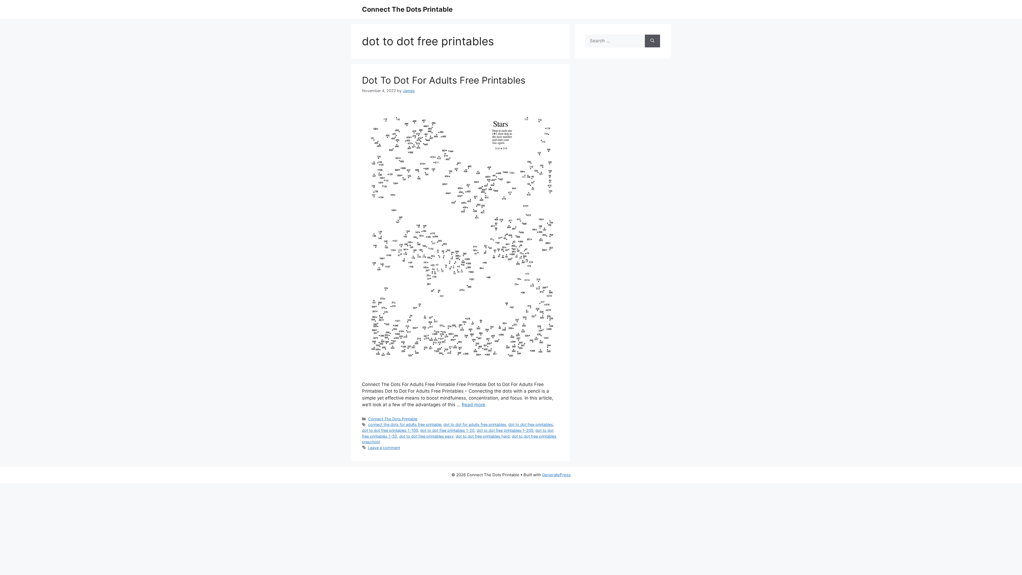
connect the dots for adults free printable (404, 424)
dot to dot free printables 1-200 (505, 430)
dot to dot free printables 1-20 (447, 430)
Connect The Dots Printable (407, 9)
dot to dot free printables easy (426, 436)
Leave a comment (384, 447)
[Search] (652, 41)
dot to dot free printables (530, 424)
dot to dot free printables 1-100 (390, 430)
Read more (473, 404)
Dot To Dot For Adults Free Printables (443, 80)
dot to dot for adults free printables (474, 424)
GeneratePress (556, 474)
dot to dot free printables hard (483, 436)
